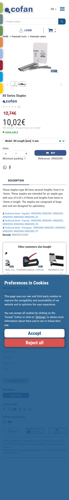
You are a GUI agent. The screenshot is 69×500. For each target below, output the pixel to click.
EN (53, 9)
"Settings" (40, 317)
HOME (5, 36)
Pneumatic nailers (38, 36)
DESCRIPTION (16, 180)
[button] (62, 21)
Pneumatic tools (19, 36)
